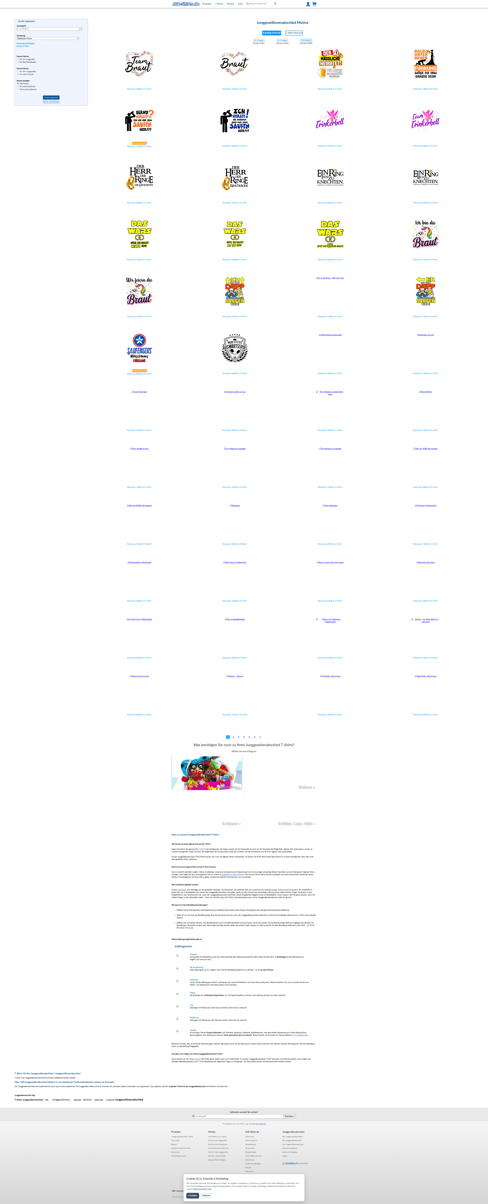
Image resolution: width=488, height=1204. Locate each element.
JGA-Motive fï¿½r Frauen (217, 1136)
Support (197, 1059)
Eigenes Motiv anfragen (216, 1160)
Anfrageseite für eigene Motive (232, 875)
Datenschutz (249, 1160)
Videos (284, 1156)
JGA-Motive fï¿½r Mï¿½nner (218, 1148)
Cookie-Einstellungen (253, 1164)
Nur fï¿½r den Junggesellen (218, 1152)
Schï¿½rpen (175, 1140)
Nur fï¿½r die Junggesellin (217, 1140)
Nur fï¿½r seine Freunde (216, 1156)
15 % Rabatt (282, 41)
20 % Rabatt (306, 41)
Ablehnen (206, 1196)
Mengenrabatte (250, 1152)
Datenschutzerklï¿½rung (202, 1189)
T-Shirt (201, 849)
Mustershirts (250, 1148)
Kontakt (248, 1167)
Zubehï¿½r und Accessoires (181, 1148)
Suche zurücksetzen (51, 102)
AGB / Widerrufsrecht (253, 1156)
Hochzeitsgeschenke (178, 1156)
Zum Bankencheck (301, 1035)
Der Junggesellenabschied (291, 1140)
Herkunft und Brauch (289, 1148)
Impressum (249, 1171)
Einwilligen (192, 1196)
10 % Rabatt (259, 41)
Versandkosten (260, 1124)
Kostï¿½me (175, 1152)
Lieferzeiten (182, 890)
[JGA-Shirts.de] (186, 4)
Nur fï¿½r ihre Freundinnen (217, 1144)
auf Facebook (303, 1163)
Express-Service (251, 1140)
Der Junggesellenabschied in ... (293, 1136)
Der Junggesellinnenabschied (292, 1144)
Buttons (174, 1144)
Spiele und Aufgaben (289, 1152)
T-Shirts (182, 1136)
